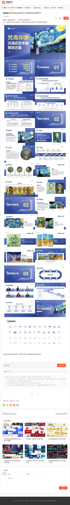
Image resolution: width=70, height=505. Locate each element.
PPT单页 (53, 8)
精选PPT (19, 8)
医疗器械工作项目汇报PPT (10, 414)
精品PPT (29, 424)
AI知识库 (46, 8)
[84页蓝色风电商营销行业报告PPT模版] (13, 430)
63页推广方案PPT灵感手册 (34, 439)
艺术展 (17, 400)
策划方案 (12, 400)
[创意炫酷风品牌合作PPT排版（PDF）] (57, 451)
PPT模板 (11, 8)
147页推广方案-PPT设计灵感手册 (35, 461)
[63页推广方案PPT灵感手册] (35, 430)
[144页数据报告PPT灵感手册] (57, 430)
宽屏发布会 (37, 8)
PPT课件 (27, 8)
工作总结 (51, 424)
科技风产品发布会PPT (61, 414)
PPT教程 (60, 8)
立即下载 (61, 365)
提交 (63, 488)
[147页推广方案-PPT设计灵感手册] (35, 451)
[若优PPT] (7, 2)
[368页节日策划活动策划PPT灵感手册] (13, 451)
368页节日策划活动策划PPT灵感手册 (12, 461)
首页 (5, 8)
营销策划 (6, 424)
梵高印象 (5, 400)
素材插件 (6, 13)
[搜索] (56, 18)
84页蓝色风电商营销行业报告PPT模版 (12, 439)
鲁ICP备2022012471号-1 (51, 500)
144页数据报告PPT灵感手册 (56, 439)
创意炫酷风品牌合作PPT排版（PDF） (57, 461)
